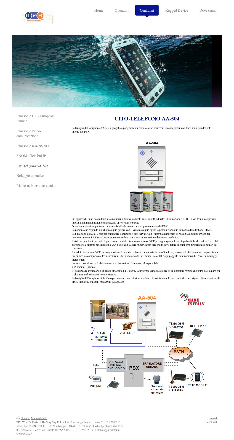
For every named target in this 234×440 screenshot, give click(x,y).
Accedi (214, 418)
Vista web (212, 422)
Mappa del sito (39, 418)
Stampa (25, 418)
